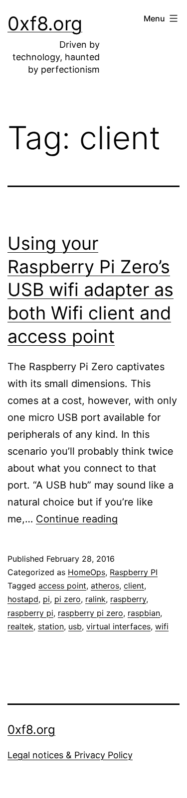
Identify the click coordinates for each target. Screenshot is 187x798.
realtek (20, 626)
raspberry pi (30, 613)
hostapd (22, 599)
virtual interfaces (118, 626)
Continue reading (77, 519)
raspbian (144, 613)
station (51, 626)
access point (62, 586)
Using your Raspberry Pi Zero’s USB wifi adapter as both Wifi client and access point (90, 289)
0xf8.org (44, 23)
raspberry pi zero (90, 613)
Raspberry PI (134, 572)
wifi (162, 626)
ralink (95, 599)
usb (75, 626)
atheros (105, 586)
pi (46, 599)
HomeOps (86, 572)
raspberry (128, 599)
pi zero (67, 599)
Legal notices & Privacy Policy (70, 755)
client (134, 586)
